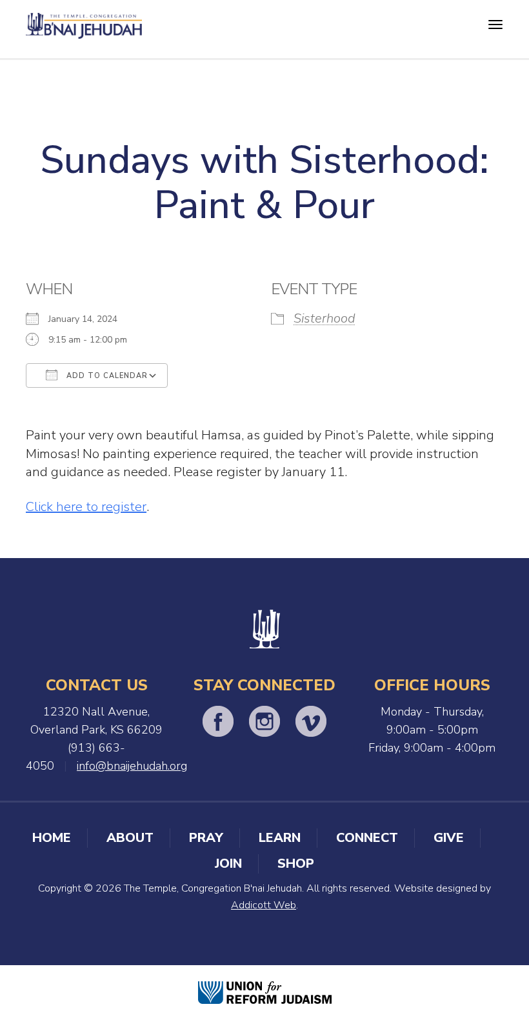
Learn (280, 837)
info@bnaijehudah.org (132, 766)
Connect (367, 837)
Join (228, 863)
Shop (295, 863)
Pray (206, 837)
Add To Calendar (106, 376)
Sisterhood (324, 318)
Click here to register (86, 506)
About (130, 837)
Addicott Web (263, 905)
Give (449, 837)
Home (51, 837)
